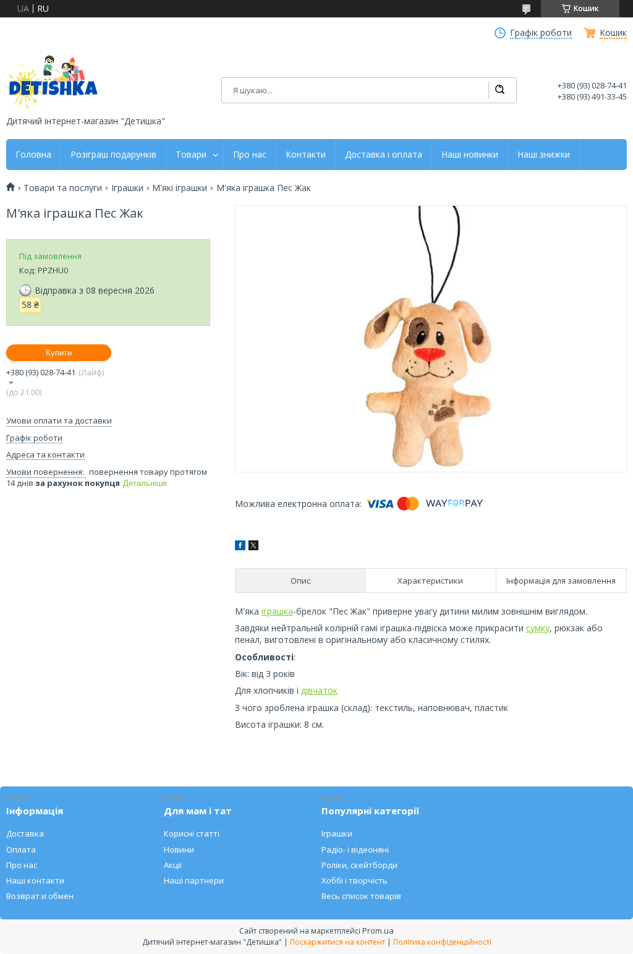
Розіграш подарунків (113, 154)
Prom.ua (378, 930)
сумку (538, 628)
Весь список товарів (361, 895)
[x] (253, 547)
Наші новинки (469, 154)
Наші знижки (543, 154)
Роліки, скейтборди (359, 865)
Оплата (21, 849)
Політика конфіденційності (442, 942)
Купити (59, 352)
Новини (179, 849)
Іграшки (127, 188)
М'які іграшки (179, 188)
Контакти (306, 154)
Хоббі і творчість (354, 880)
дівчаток (319, 690)
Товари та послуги (62, 188)
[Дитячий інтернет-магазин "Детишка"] (52, 81)
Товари (191, 154)
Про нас (249, 154)
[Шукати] (499, 90)
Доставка (25, 833)
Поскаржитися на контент (337, 942)
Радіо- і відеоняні (355, 849)
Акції (173, 865)
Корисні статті (191, 833)
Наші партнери (194, 880)
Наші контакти (35, 880)
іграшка (277, 611)
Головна (33, 154)
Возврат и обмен (40, 895)
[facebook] (240, 547)
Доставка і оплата (383, 154)
